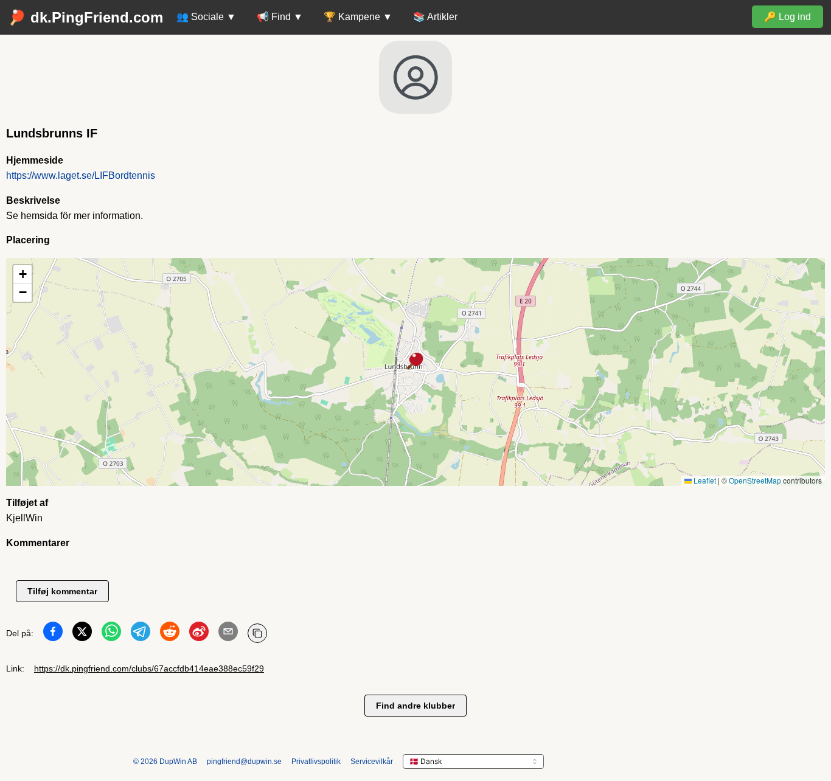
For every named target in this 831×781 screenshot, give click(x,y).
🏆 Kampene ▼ (358, 17)
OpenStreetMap (755, 480)
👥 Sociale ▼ (206, 17)
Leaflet (704, 480)
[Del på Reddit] (169, 634)
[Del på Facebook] (53, 634)
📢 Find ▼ (280, 17)
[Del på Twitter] (82, 634)
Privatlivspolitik (316, 761)
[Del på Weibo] (199, 634)
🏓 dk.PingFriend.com (85, 17)
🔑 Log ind (787, 17)
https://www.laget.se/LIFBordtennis (80, 175)
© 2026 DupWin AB (165, 761)
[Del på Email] (228, 634)
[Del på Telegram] (140, 634)
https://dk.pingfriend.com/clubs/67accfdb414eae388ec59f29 (149, 668)
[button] (415, 362)
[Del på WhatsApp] (111, 634)
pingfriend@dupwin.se (244, 761)
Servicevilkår (371, 761)
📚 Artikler (435, 17)
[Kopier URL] (257, 633)
